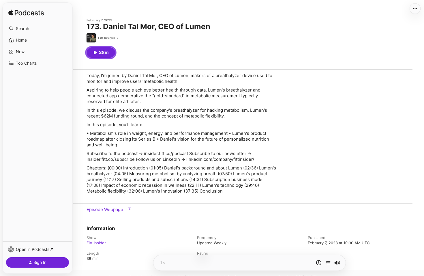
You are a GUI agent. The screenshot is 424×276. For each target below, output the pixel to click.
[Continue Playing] (328, 263)
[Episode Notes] (318, 263)
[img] (26, 13)
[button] (37, 28)
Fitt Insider (96, 242)
